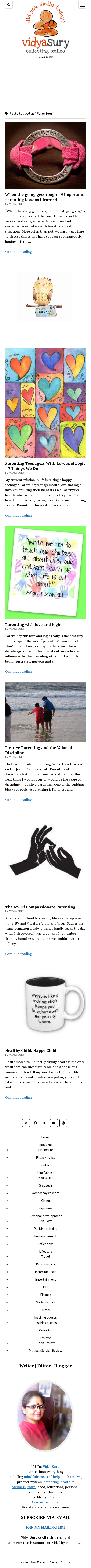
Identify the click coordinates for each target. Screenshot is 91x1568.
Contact (45, 1165)
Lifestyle (45, 1251)
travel (31, 1487)
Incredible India (45, 1272)
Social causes (45, 1302)
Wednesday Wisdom (45, 1193)
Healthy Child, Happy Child (30, 1050)
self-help (53, 1476)
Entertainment (45, 1279)
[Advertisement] (45, 82)
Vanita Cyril (75, 1542)
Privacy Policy (45, 1157)
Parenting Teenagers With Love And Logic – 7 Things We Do (45, 466)
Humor (45, 1310)
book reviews (71, 1476)
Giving (45, 1200)
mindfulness (34, 1476)
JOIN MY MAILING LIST (45, 1527)
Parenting (45, 1330)
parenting (51, 1481)
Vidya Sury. (51, 1466)
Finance (45, 1294)
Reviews (45, 1338)
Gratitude (45, 1185)
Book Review (45, 1343)
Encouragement (45, 1236)
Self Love (45, 1221)
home (45, 1137)
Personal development (45, 1216)
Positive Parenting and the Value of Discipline (38, 750)
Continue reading (18, 251)
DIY (45, 1287)
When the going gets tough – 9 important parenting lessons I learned (44, 197)
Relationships (45, 1264)
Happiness (45, 1208)
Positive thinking (45, 1228)
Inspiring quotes (45, 1317)
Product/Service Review (45, 1350)
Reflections (46, 1244)
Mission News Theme (32, 1562)
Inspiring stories (45, 1322)
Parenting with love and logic (33, 624)
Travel (45, 1256)
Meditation (45, 1178)
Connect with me (45, 1502)
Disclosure (45, 1150)
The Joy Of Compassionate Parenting (40, 906)
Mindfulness (45, 1172)
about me (45, 1144)
